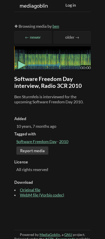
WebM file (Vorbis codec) (42, 195)
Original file (30, 189)
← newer (33, 37)
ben (55, 26)
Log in (70, 5)
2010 (63, 141)
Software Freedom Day (36, 141)
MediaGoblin (50, 234)
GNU (68, 234)
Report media (32, 150)
